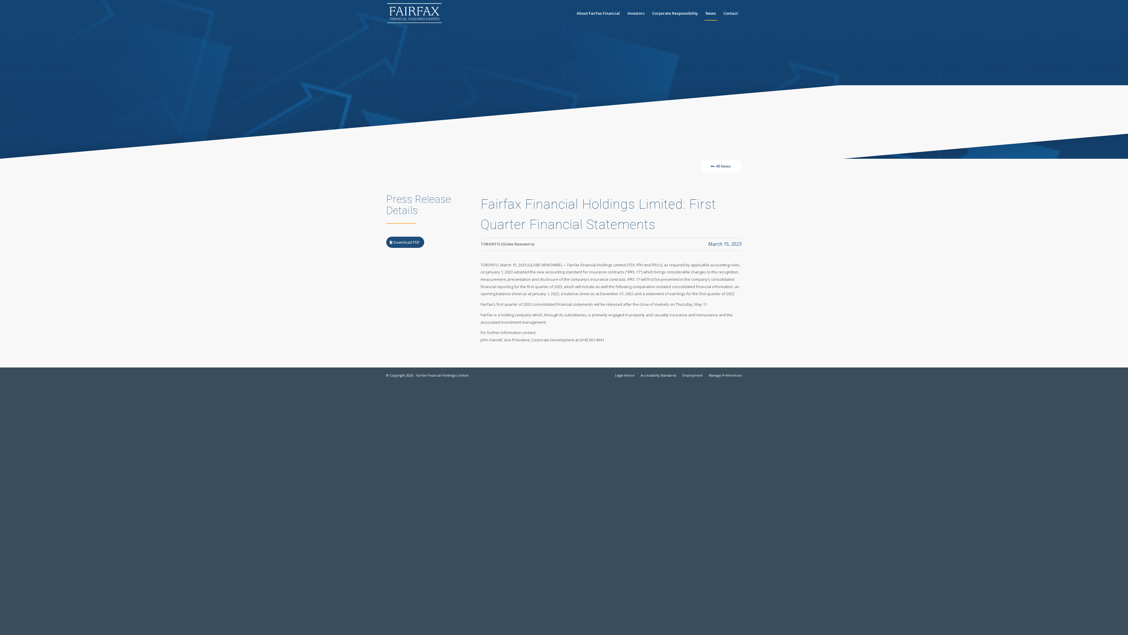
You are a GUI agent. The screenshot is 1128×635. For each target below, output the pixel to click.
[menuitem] (598, 13)
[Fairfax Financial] (414, 13)
